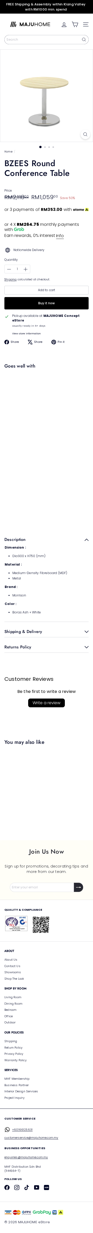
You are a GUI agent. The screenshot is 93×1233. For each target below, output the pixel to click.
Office (8, 1016)
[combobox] (46, 39)
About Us (10, 960)
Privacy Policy (14, 1054)
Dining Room (13, 1004)
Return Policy (13, 1048)
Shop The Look (14, 979)
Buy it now (46, 303)
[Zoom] (85, 134)
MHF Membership (17, 1079)
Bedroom (10, 1010)
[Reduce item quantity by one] (9, 269)
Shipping (10, 279)
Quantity (11, 259)
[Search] (84, 39)
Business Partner (16, 1085)
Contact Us (12, 966)
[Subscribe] (78, 887)
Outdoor (10, 1022)
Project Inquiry (14, 1098)
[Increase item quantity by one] (25, 269)
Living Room (12, 997)
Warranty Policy (15, 1060)
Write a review (46, 703)
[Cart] (74, 24)
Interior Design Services (21, 1091)
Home (8, 152)
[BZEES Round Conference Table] (45, 391)
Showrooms (12, 972)
